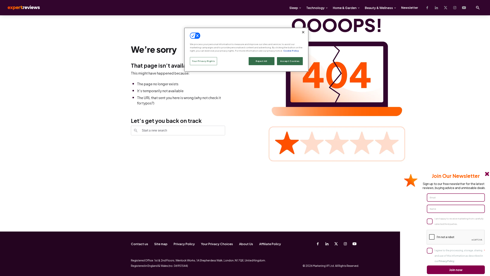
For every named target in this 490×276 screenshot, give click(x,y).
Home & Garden (345, 8)
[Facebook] (427, 7)
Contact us (139, 244)
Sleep (293, 8)
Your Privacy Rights (203, 61)
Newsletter (409, 8)
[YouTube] (464, 7)
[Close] (303, 32)
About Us (246, 244)
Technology (315, 8)
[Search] (135, 130)
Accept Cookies (290, 61)
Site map (160, 244)
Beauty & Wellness (379, 8)
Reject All (261, 61)
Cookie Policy (291, 50)
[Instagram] (454, 7)
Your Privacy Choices (217, 244)
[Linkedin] (436, 7)
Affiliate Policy (270, 244)
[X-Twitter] (445, 7)
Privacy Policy (184, 244)
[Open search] (477, 7)
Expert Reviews (21, 7)
